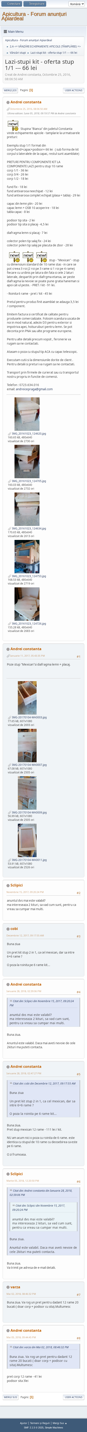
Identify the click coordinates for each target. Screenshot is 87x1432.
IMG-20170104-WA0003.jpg (29, 717)
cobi (14, 928)
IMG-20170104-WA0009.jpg (29, 812)
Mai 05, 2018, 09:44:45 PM (21, 1337)
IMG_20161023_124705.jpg (28, 481)
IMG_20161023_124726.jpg (28, 623)
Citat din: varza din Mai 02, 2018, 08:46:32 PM (40, 1347)
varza (15, 1287)
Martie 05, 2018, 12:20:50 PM (22, 1180)
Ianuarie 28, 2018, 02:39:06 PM (23, 991)
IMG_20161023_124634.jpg (28, 528)
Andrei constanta (25, 102)
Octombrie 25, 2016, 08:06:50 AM (28, 108)
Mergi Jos (10, 90)
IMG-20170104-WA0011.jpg (29, 860)
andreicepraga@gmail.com (34, 389)
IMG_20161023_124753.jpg (28, 576)
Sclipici (16, 885)
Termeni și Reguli (40, 1423)
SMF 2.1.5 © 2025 (34, 1427)
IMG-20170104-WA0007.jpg (29, 765)
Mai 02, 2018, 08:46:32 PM (21, 1293)
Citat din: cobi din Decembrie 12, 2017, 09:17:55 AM (44, 1083)
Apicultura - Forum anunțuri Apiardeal (33, 16)
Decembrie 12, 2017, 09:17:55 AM (25, 935)
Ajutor (23, 1423)
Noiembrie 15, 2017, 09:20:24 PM (25, 892)
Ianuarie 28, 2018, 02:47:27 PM (23, 1073)
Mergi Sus (10, 1397)
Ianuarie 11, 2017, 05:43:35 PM (27, 655)
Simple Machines (54, 1427)
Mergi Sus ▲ (60, 1423)
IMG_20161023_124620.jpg (28, 433)
